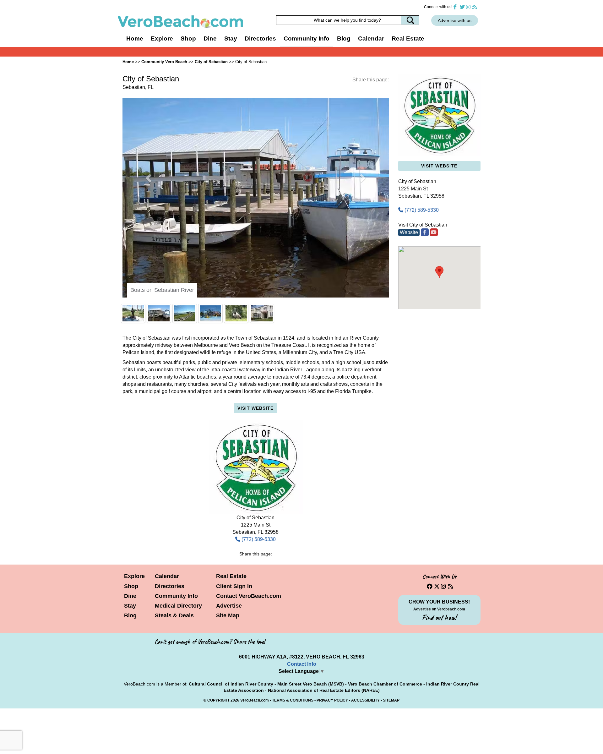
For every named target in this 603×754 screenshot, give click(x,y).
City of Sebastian (211, 61)
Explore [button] (162, 38)
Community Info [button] (306, 38)
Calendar (371, 38)
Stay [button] (230, 38)
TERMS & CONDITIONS (292, 500)
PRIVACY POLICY (332, 500)
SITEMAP (391, 500)
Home (134, 38)
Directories (169, 386)
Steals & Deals (174, 416)
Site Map (227, 416)
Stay (130, 406)
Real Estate (408, 38)
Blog (343, 38)
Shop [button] (188, 38)
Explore (134, 377)
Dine (210, 38)
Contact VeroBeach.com (248, 396)
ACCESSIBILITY (365, 500)
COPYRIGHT (218, 500)
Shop (131, 386)
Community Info (176, 396)
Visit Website (255, 208)
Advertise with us (454, 20)
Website (409, 232)
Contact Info (301, 464)
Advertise (229, 406)
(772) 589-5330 (258, 339)
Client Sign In (234, 386)
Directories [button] (260, 38)
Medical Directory (178, 406)
